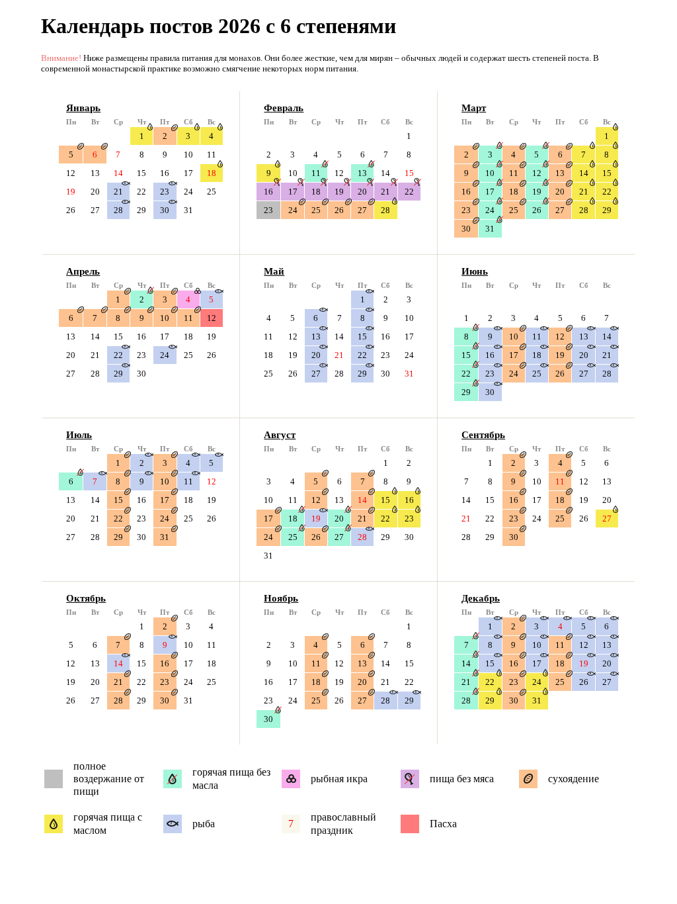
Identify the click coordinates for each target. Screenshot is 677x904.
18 (211, 173)
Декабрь (480, 598)
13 (95, 173)
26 (70, 210)
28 (118, 210)
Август (280, 434)
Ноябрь (281, 598)
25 (211, 192)
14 (118, 173)
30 (164, 210)
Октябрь (86, 598)
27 (95, 210)
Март (473, 108)
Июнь (474, 271)
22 (141, 192)
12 (70, 173)
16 (164, 173)
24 (188, 192)
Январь (83, 108)
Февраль (283, 108)
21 (118, 192)
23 (164, 192)
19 (70, 192)
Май (274, 271)
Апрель (83, 271)
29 (141, 210)
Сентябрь (483, 434)
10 (188, 154)
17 (188, 173)
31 (188, 210)
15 (141, 173)
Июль (79, 434)
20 (95, 192)
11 (211, 154)
